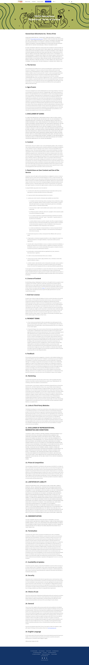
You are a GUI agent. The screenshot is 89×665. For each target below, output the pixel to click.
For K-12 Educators (42, 650)
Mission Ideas (27, 1)
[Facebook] (42, 658)
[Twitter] (44, 658)
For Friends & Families (34, 650)
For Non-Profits (48, 650)
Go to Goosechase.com (44, 655)
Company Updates (54, 654)
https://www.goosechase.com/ (37, 38)
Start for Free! (48, 1)
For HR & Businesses (55, 650)
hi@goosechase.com (52, 628)
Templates (34, 1)
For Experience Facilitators (36, 654)
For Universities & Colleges (37, 652)
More (54, 1)
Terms (43, 288)
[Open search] (69, 1)
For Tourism (45, 652)
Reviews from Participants (46, 654)
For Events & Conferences (52, 652)
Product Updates (40, 1)
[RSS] (46, 658)
